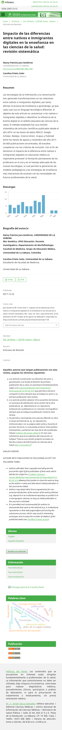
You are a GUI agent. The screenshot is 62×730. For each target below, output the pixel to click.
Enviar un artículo (17, 551)
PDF (22, 279)
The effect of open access (37, 519)
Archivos (15, 21)
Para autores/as (15, 572)
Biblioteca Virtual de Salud (45, 2)
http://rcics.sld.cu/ (22, 445)
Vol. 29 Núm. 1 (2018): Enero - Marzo (39, 21)
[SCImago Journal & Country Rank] (26, 587)
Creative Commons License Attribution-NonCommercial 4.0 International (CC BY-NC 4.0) (33, 477)
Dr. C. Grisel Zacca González (20, 703)
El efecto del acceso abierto (27, 433)
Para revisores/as (16, 576)
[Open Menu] (3, 14)
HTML (10, 279)
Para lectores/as (15, 567)
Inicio (5, 21)
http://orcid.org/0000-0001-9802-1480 (18, 69)
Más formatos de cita (14, 325)
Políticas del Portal (16, 671)
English (11, 536)
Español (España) (16, 541)
